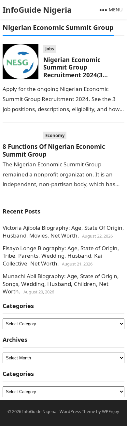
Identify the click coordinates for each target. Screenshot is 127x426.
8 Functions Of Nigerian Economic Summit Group (54, 150)
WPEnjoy (110, 411)
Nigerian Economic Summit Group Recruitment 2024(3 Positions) (73, 71)
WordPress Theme (77, 411)
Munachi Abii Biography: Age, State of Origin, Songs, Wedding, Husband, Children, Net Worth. (61, 283)
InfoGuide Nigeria (37, 9)
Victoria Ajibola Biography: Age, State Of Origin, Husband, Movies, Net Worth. (63, 231)
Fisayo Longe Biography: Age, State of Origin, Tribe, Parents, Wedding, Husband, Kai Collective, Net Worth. (61, 255)
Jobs (49, 49)
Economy (54, 135)
